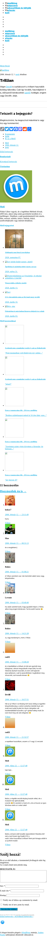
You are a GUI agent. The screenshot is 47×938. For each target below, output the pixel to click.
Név (2, 886)
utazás (11, 10)
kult (7, 13)
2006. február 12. (12, 145)
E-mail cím (5, 891)
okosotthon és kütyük (19, 8)
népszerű (13, 5)
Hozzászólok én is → (13, 491)
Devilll (9, 86)
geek (17, 74)
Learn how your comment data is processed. (25, 914)
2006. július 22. (16, 766)
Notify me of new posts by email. (16, 905)
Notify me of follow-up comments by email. (20, 900)
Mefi (7, 143)
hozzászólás (7, 869)
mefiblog (12, 3)
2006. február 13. (17, 543)
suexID (27, 92)
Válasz (7, 523)
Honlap (3, 895)
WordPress (26, 932)
